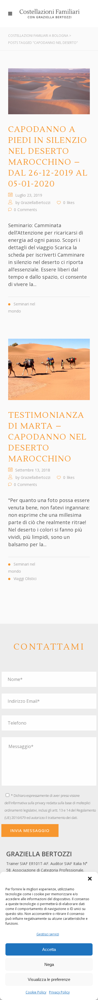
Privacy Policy (59, 992)
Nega (49, 964)
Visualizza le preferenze (49, 979)
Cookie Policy (36, 992)
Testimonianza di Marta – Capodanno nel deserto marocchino (47, 437)
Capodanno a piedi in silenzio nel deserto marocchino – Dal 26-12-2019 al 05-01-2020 (48, 156)
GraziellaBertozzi (35, 202)
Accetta (49, 949)
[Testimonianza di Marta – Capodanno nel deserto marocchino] (49, 369)
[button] (90, 878)
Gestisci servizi (47, 934)
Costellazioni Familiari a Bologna (38, 35)
